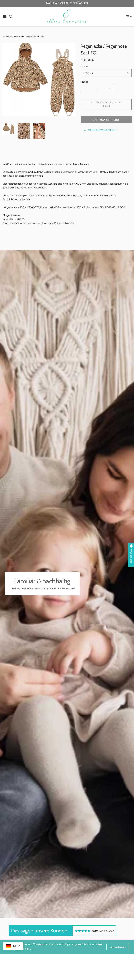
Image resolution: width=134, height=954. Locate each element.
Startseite (7, 36)
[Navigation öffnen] (4, 16)
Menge (84, 81)
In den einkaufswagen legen (106, 104)
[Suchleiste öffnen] (12, 16)
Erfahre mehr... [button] (23, 948)
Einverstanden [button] (118, 947)
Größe (84, 65)
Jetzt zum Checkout (106, 119)
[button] (8, 129)
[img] (82, 930)
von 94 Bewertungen (102, 930)
